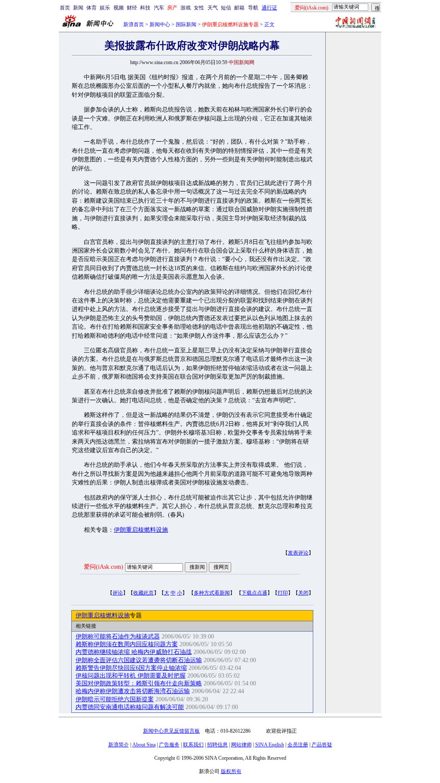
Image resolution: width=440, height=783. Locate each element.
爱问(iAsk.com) (103, 567)
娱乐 (105, 8)
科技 (145, 8)
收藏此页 (143, 593)
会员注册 (297, 745)
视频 (118, 8)
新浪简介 (118, 745)
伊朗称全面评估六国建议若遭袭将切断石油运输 (139, 660)
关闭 (303, 593)
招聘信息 (217, 745)
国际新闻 (186, 25)
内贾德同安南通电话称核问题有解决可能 (130, 707)
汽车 (159, 8)
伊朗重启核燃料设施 (141, 530)
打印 (283, 593)
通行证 (269, 8)
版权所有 (231, 771)
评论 (118, 593)
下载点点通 (254, 593)
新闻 (78, 8)
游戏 (185, 8)
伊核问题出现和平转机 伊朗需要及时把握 (131, 675)
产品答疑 (322, 745)
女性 (199, 8)
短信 (226, 8)
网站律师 (241, 745)
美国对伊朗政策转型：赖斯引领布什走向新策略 (139, 683)
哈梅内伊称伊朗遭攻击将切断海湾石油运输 (133, 691)
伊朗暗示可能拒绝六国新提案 (115, 699)
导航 (253, 8)
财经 (132, 8)
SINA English (269, 745)
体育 (91, 8)
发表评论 (298, 553)
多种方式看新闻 (212, 593)
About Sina (144, 745)
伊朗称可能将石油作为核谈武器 (118, 636)
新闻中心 (160, 25)
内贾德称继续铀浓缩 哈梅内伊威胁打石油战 (134, 652)
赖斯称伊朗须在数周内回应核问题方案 (127, 644)
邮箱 (239, 8)
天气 (213, 8)
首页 (65, 8)
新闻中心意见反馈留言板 (171, 731)
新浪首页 (133, 25)
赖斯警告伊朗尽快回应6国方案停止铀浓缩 (131, 668)
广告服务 (169, 745)
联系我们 (193, 745)
